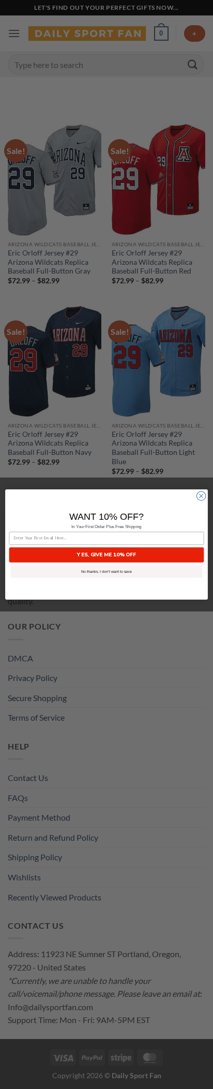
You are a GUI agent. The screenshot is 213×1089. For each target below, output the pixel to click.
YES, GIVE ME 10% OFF (106, 554)
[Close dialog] (201, 496)
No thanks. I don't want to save (106, 571)
